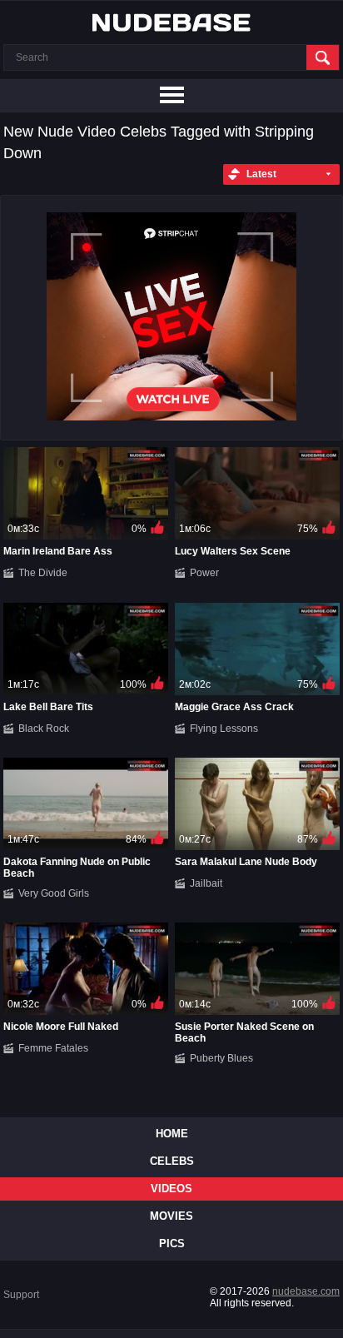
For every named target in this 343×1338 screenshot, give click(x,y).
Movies (171, 1216)
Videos (171, 1188)
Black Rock (43, 728)
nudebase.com (306, 1291)
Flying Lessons (224, 728)
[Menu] (171, 96)
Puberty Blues (221, 1058)
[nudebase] (171, 22)
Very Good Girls (53, 893)
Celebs (172, 1161)
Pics (172, 1243)
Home (172, 1133)
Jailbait (206, 883)
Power (204, 573)
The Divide (42, 573)
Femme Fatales (53, 1048)
